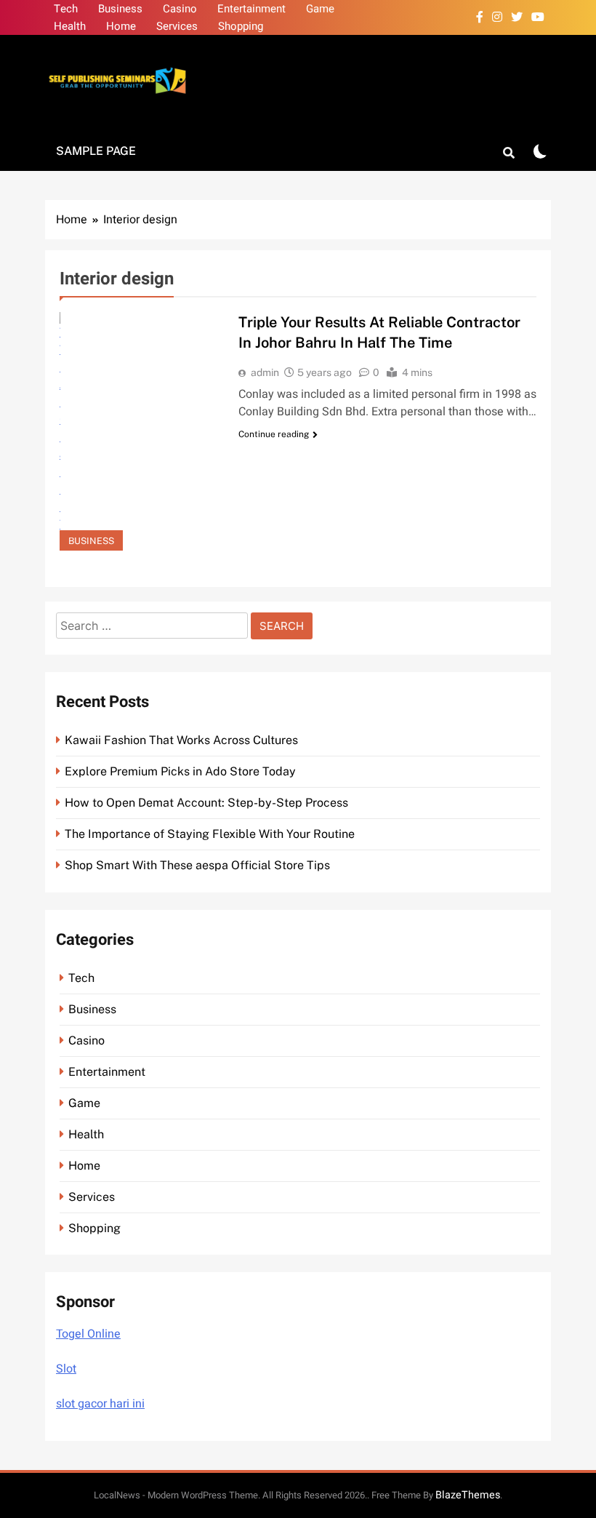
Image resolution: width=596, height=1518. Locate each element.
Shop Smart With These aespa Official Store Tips (197, 865)
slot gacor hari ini (100, 1404)
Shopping (240, 26)
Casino (180, 9)
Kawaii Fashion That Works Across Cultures (181, 740)
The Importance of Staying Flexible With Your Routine (210, 834)
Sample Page (96, 151)
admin (265, 372)
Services (177, 26)
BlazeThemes (467, 1495)
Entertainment (251, 9)
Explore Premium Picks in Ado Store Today (180, 771)
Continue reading (273, 434)
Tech (66, 9)
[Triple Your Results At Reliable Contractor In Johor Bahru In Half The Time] (140, 431)
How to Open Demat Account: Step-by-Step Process (206, 803)
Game (320, 9)
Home (121, 26)
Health (70, 26)
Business (120, 9)
